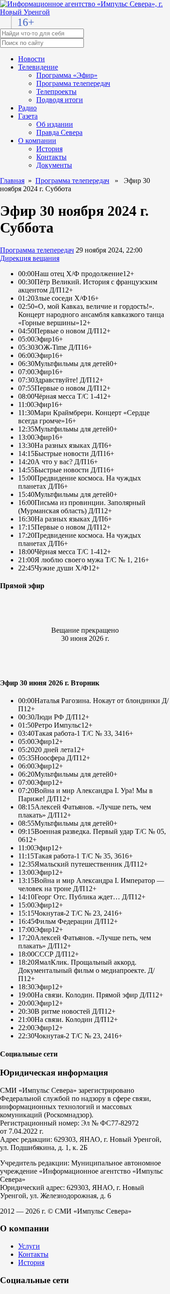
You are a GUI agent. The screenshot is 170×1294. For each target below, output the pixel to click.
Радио (27, 108)
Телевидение (38, 67)
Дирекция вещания (29, 258)
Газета (28, 116)
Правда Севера (59, 132)
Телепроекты (56, 91)
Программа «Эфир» (66, 75)
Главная (12, 180)
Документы (54, 165)
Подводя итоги (59, 100)
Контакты (51, 157)
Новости (31, 59)
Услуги (29, 1246)
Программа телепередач (73, 83)
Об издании (54, 124)
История (49, 149)
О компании (37, 140)
